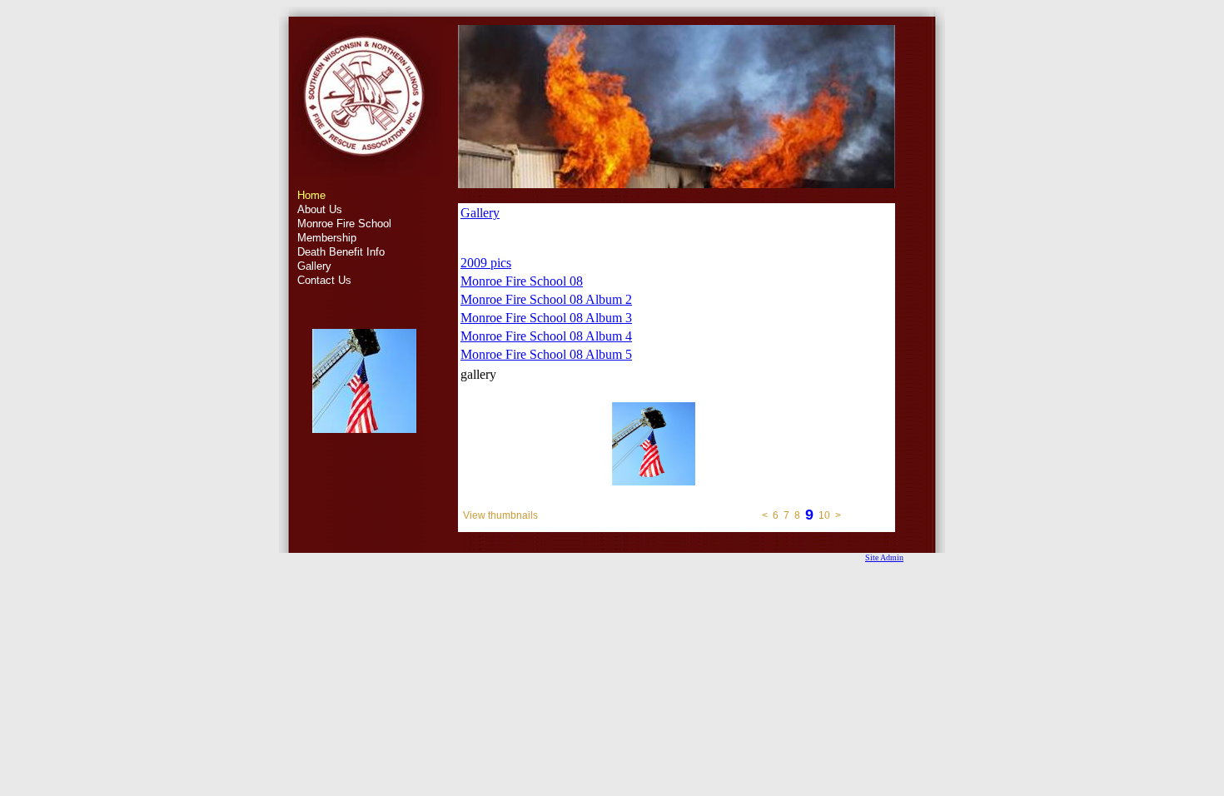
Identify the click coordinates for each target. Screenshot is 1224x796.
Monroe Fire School (344, 223)
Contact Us (324, 280)
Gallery (314, 266)
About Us (319, 209)
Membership (326, 237)
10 (824, 515)
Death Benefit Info (341, 252)
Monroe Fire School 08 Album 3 (546, 318)
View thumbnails (500, 515)
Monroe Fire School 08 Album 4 (546, 336)
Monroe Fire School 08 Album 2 (546, 299)
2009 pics (485, 263)
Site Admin (884, 557)
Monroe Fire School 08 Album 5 (546, 354)
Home (311, 195)
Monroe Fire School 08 (521, 281)
